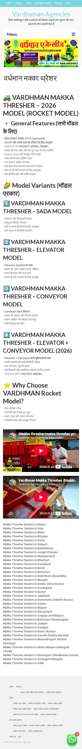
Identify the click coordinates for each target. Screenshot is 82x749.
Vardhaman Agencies (41, 14)
